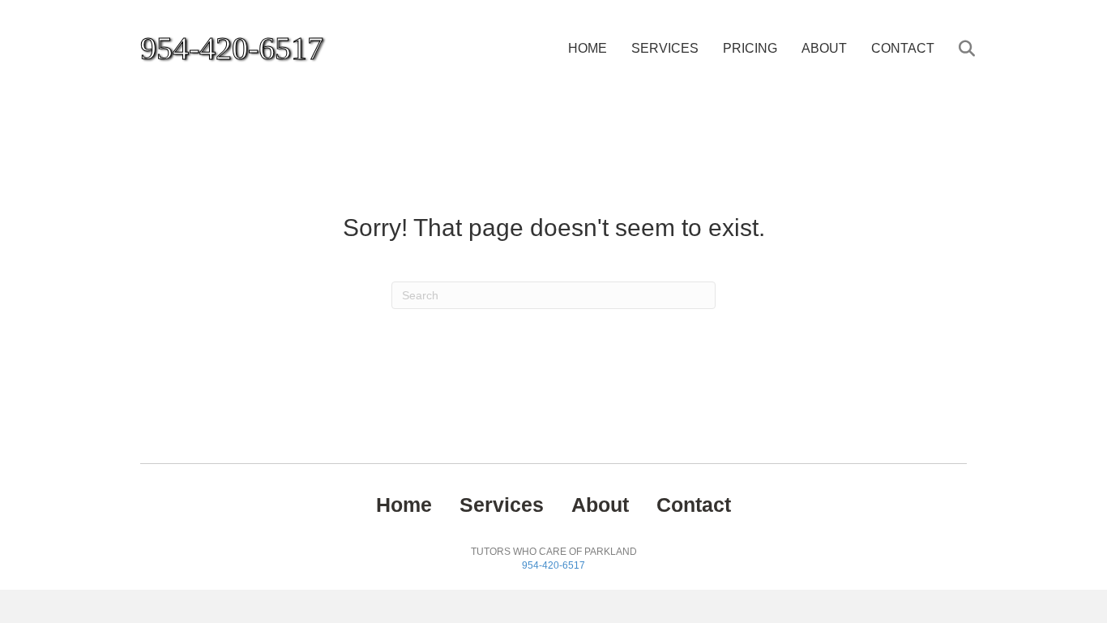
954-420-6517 (553, 565)
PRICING (750, 48)
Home (587, 48)
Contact (902, 48)
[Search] (957, 48)
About (824, 48)
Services (665, 48)
